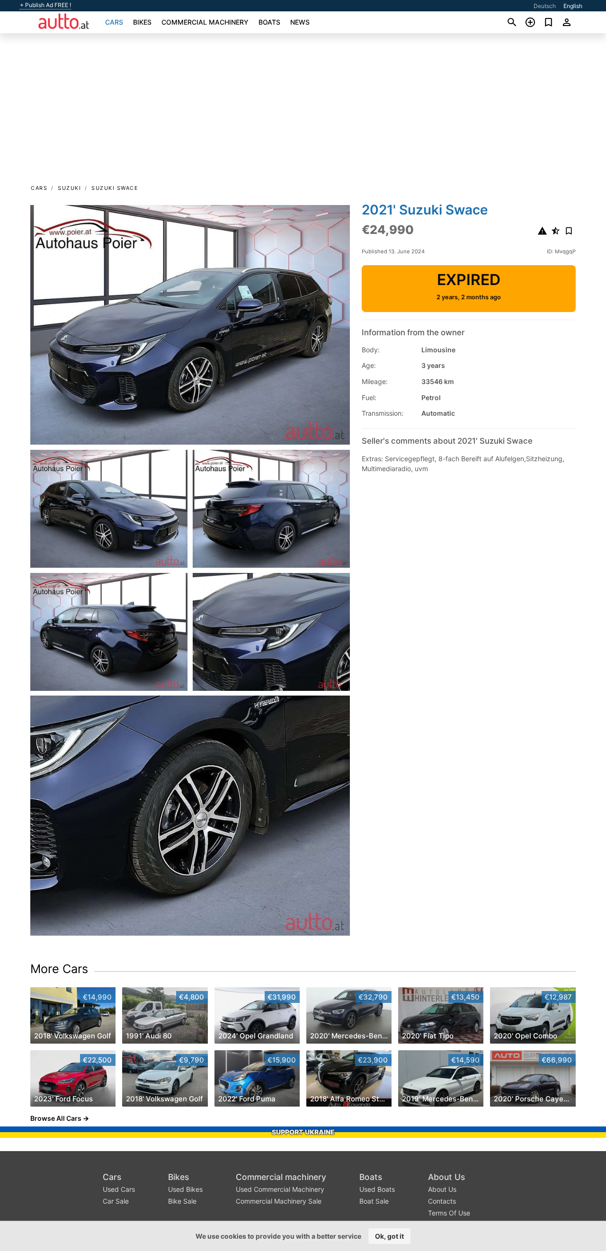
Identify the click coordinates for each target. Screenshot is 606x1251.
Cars (114, 22)
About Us (446, 1177)
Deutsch (545, 5)
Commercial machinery (205, 22)
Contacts (442, 1201)
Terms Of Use (449, 1213)
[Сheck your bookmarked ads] (548, 22)
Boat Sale (374, 1201)
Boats (269, 22)
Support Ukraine (303, 1132)
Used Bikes (185, 1189)
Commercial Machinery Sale (278, 1201)
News (300, 22)
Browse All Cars (55, 1118)
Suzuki (69, 188)
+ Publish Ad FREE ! (45, 5)
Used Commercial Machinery (280, 1189)
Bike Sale (182, 1201)
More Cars (59, 969)
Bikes (142, 22)
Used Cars (119, 1189)
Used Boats (377, 1189)
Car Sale (116, 1201)
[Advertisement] (303, 111)
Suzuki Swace (114, 188)
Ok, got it (389, 1236)
